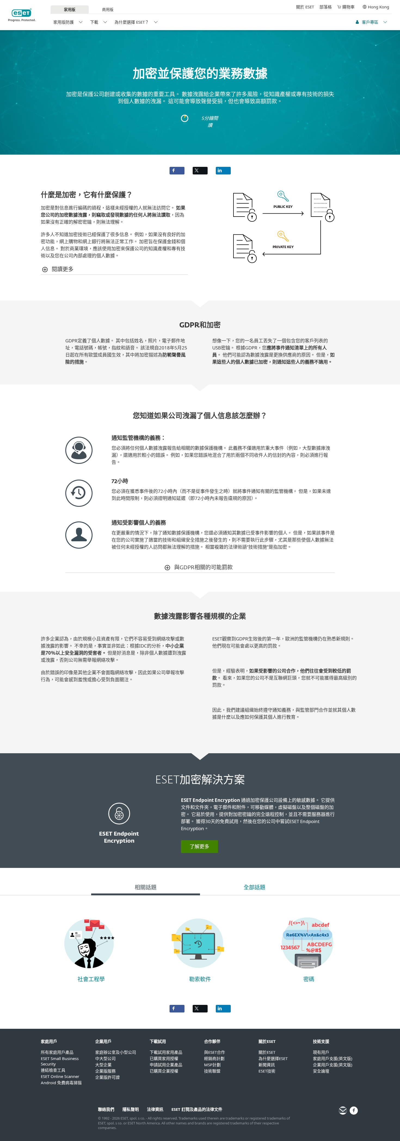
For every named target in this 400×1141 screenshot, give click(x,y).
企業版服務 (105, 1071)
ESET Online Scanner (60, 1076)
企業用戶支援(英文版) (332, 1064)
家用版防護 (63, 22)
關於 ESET (305, 7)
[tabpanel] (200, 947)
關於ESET (267, 1052)
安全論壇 (321, 1071)
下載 (94, 22)
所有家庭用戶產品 (57, 1052)
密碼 (308, 979)
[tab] (145, 888)
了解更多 (199, 846)
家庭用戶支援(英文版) (332, 1058)
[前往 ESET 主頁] (21, 15)
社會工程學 (91, 979)
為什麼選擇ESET (273, 1058)
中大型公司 (105, 1058)
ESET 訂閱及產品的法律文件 (196, 1109)
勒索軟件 (200, 979)
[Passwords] (307, 972)
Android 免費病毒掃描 (61, 1082)
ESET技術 (267, 1071)
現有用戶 (321, 1052)
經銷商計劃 (214, 1058)
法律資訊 (155, 1109)
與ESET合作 (214, 1052)
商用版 (107, 9)
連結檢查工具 (53, 1070)
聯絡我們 (106, 1109)
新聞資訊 (267, 1064)
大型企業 (103, 1064)
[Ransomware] (198, 972)
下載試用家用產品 (166, 1052)
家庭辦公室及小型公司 (115, 1052)
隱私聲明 (130, 1109)
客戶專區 (370, 22)
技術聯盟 (212, 1071)
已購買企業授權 (164, 1071)
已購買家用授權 (164, 1058)
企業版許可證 (107, 1077)
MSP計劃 (212, 1064)
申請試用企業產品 (166, 1064)
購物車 (348, 7)
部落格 (325, 7)
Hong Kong (378, 7)
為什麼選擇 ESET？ (132, 22)
